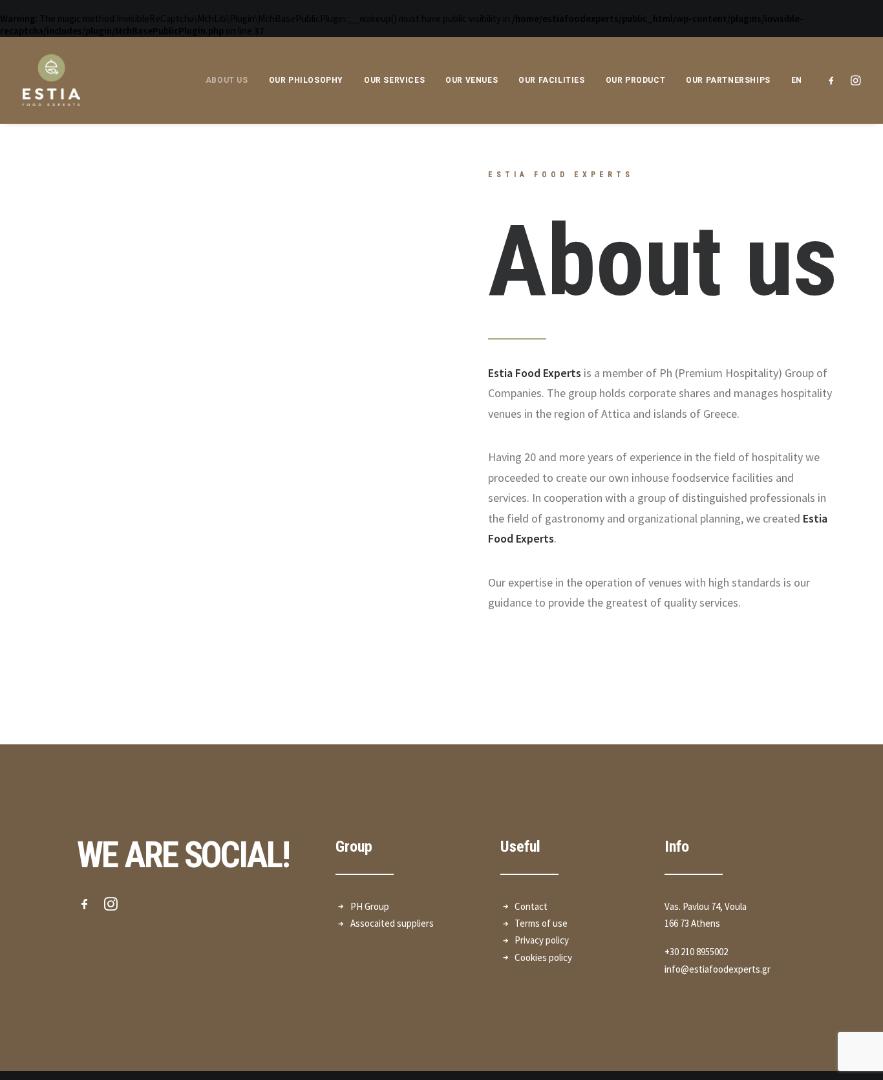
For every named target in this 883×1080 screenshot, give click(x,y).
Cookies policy (543, 957)
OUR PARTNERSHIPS (728, 80)
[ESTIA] (51, 80)
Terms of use (541, 923)
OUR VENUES (471, 80)
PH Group (369, 906)
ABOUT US (227, 80)
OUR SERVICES (394, 80)
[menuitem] (792, 80)
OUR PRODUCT (636, 80)
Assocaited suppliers (392, 923)
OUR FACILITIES (551, 80)
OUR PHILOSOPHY (306, 80)
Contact (531, 906)
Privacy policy (542, 940)
